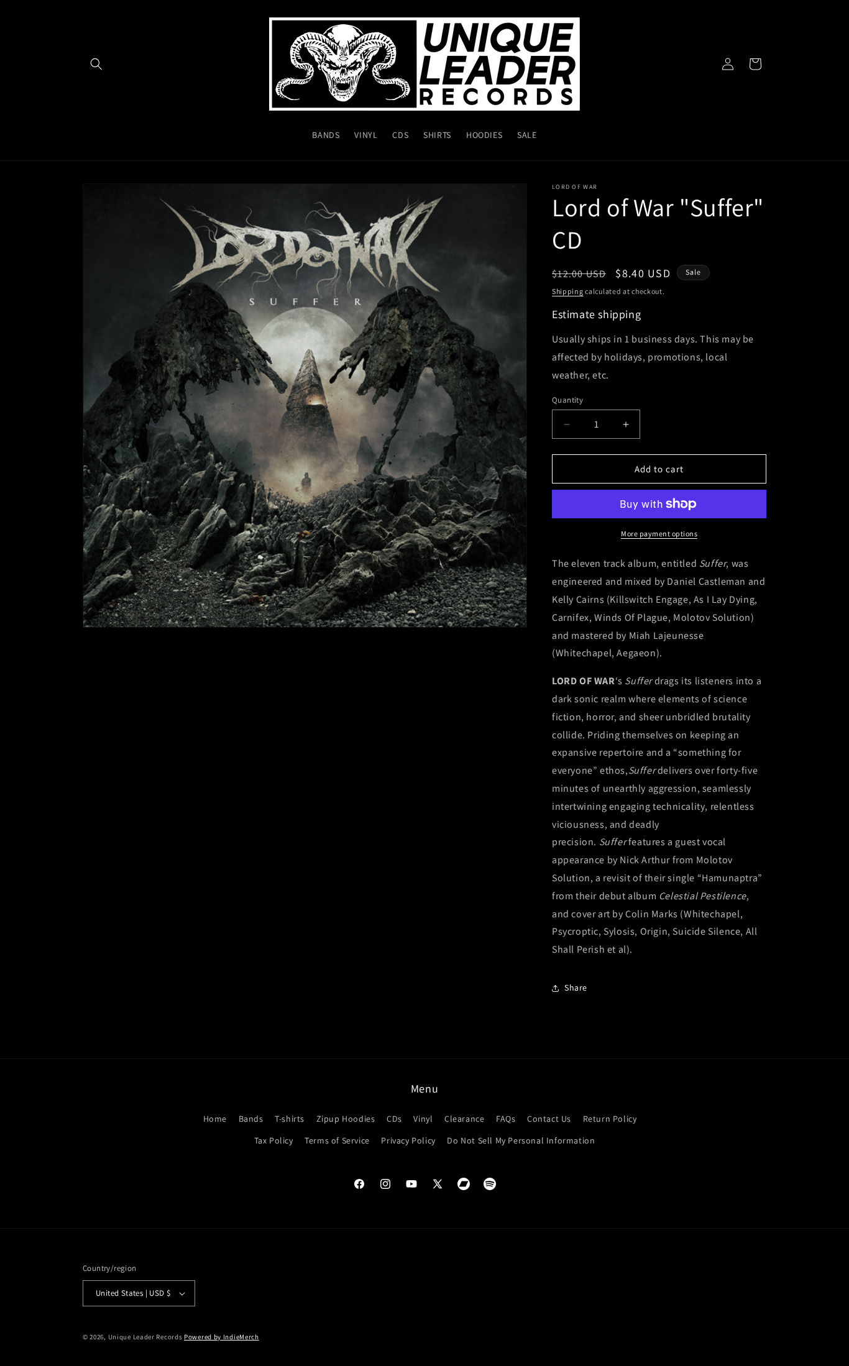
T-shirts (290, 1118)
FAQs (505, 1118)
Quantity (567, 400)
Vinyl (423, 1118)
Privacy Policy (408, 1140)
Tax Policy (273, 1140)
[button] (96, 64)
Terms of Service (337, 1140)
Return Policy (610, 1118)
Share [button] (575, 987)
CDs (394, 1118)
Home (215, 1118)
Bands (251, 1118)
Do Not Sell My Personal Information (521, 1140)
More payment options (659, 533)
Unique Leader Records (145, 1336)
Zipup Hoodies (345, 1118)
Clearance (464, 1118)
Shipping (568, 291)
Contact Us (549, 1118)
